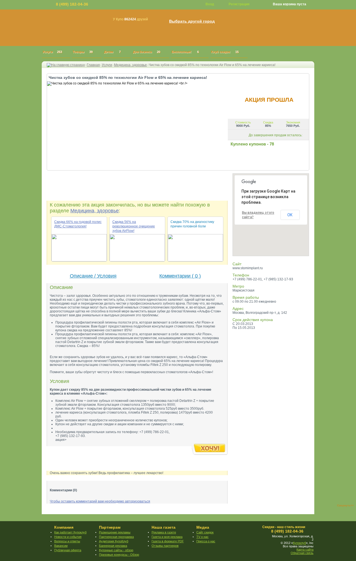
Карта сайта (304, 549)
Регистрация (239, 4)
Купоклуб (299, 543)
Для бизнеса (146, 52)
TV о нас (202, 536)
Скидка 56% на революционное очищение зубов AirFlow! (133, 226)
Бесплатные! (185, 52)
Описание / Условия (93, 276)
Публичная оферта (67, 550)
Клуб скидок (225, 52)
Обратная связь (302, 553)
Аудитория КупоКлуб (113, 541)
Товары (83, 52)
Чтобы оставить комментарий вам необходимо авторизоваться (100, 501)
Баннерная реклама (113, 545)
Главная (93, 65)
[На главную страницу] (66, 65)
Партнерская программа (116, 536)
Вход (210, 4)
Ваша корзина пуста (289, 4)
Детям (112, 52)
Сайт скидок (205, 532)
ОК (290, 215)
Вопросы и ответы (67, 541)
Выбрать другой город (192, 21)
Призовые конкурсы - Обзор (119, 554)
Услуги (52, 52)
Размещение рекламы (114, 532)
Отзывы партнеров (165, 545)
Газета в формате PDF (168, 541)
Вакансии (61, 545)
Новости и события (67, 536)
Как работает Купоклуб (70, 532)
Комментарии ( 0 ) (180, 276)
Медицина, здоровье (130, 65)
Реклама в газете (164, 532)
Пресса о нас (205, 541)
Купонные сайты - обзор (116, 550)
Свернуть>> (345, 505)
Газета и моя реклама (167, 536)
